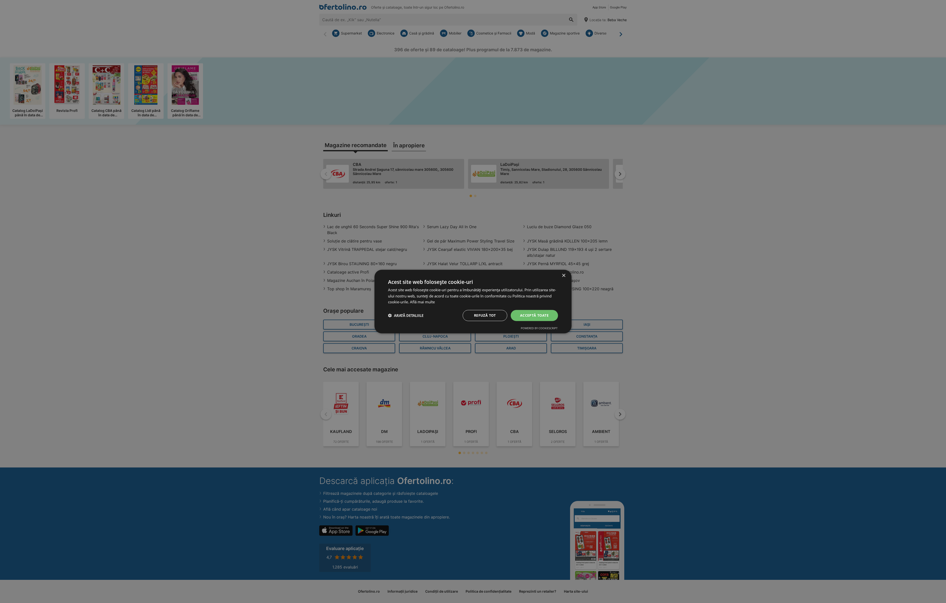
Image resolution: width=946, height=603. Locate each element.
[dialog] (473, 301)
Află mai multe (422, 301)
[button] (405, 315)
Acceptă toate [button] (534, 315)
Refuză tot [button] (485, 315)
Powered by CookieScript (539, 328)
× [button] (563, 275)
